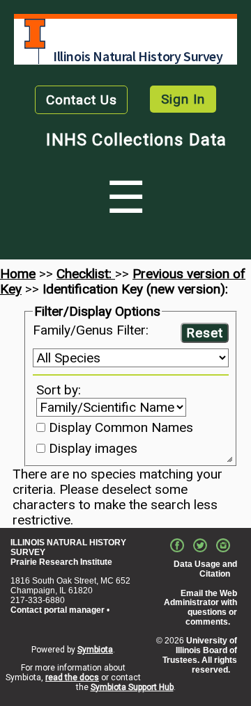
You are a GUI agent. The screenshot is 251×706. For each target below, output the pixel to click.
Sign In (183, 99)
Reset (204, 333)
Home (18, 274)
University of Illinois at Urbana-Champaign (34, 34)
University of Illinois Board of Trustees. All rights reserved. (199, 655)
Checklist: (85, 274)
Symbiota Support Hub (132, 687)
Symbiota (95, 650)
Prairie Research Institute (61, 562)
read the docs (72, 677)
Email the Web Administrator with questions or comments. (200, 607)
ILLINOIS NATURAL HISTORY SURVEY (68, 547)
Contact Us (81, 100)
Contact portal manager (57, 610)
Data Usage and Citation (205, 569)
